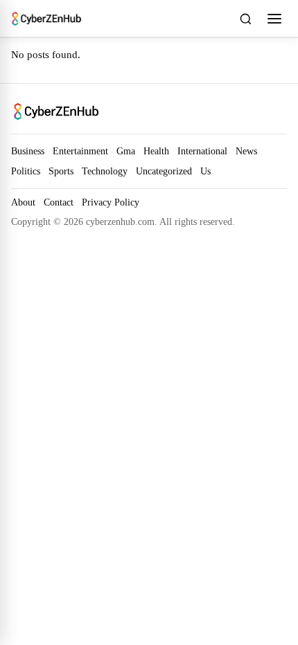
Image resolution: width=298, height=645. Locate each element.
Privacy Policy (110, 202)
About (23, 202)
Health (156, 150)
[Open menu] (274, 19)
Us (205, 170)
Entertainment (80, 150)
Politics (25, 170)
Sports (61, 170)
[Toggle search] (245, 18)
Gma (125, 150)
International (202, 150)
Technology (105, 170)
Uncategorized (164, 170)
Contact (58, 202)
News (246, 150)
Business (27, 150)
